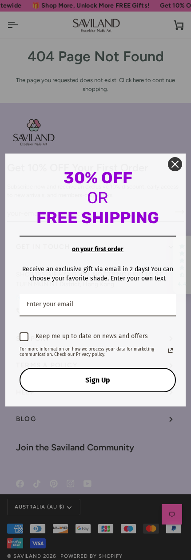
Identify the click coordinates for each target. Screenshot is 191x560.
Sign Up (97, 380)
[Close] (175, 164)
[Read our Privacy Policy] (170, 350)
